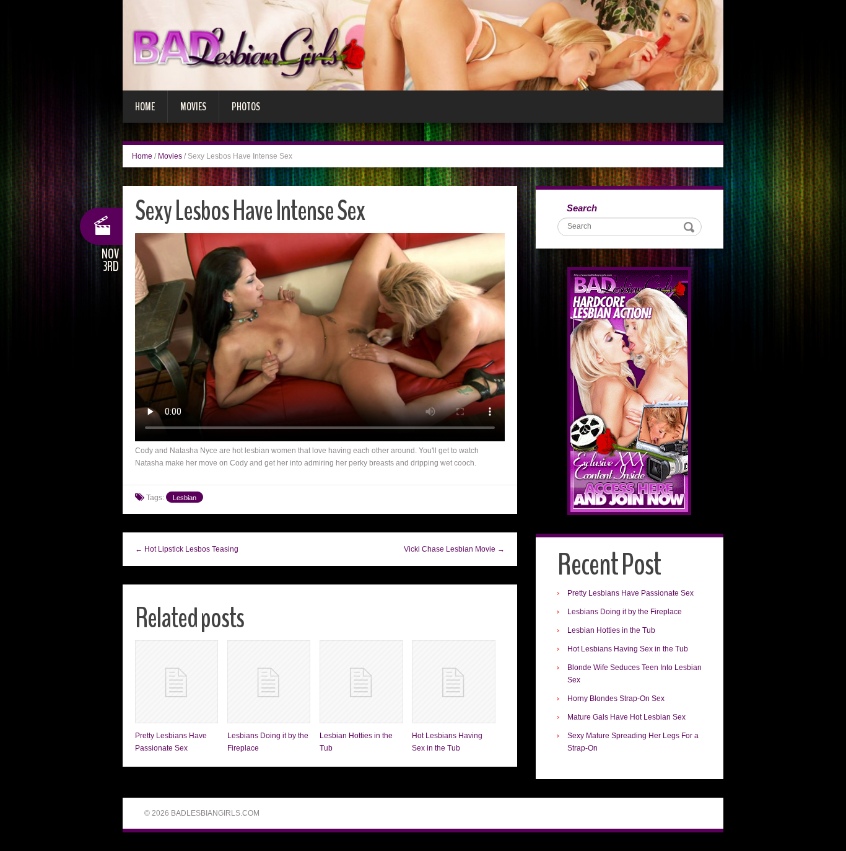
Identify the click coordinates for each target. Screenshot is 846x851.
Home (145, 106)
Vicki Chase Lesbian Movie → (454, 549)
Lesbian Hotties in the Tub (611, 630)
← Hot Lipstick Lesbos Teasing (186, 549)
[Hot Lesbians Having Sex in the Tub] (453, 681)
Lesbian (184, 497)
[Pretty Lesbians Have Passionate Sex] (176, 681)
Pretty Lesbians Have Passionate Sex (630, 593)
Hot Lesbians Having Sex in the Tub (627, 649)
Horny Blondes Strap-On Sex (616, 698)
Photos (246, 106)
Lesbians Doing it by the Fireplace (624, 611)
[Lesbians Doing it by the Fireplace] (268, 681)
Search (582, 208)
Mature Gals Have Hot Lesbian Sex (626, 717)
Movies (193, 106)
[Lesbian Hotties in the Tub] (361, 681)
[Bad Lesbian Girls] (423, 44)
